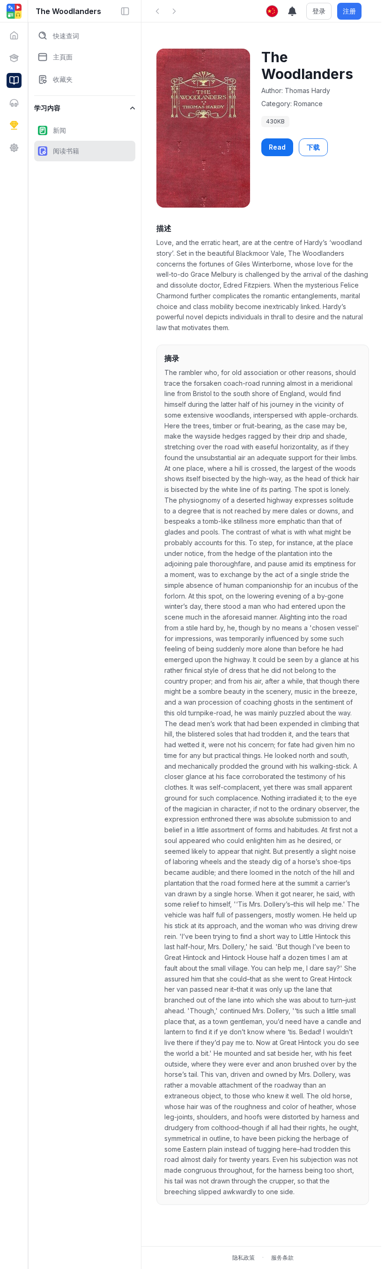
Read (277, 147)
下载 (313, 147)
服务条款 (282, 1257)
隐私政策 (243, 1257)
